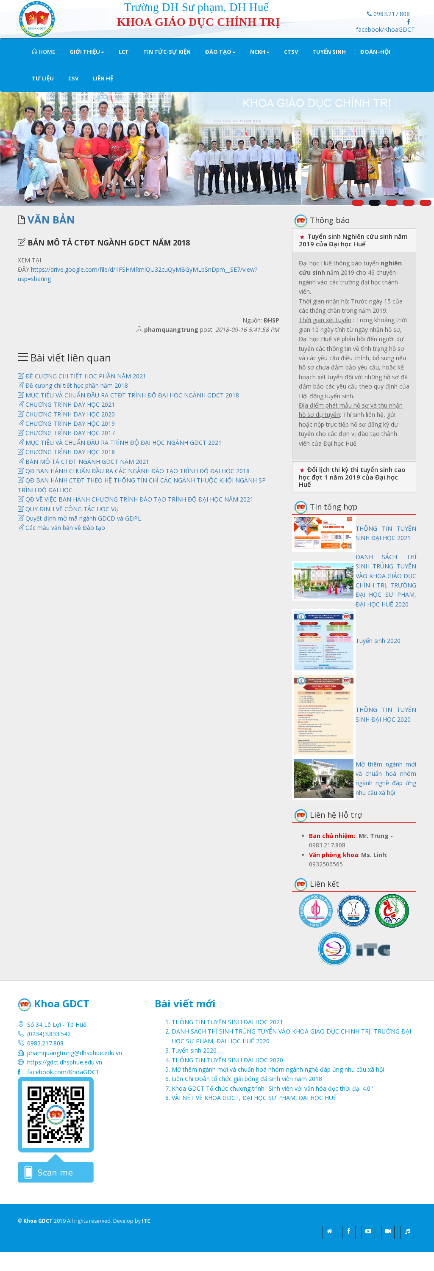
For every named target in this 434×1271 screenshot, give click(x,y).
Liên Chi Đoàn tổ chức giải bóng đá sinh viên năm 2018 (247, 1079)
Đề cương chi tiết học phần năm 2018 (76, 385)
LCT (124, 51)
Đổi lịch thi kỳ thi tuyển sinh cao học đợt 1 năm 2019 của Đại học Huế (352, 476)
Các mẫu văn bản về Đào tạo (64, 528)
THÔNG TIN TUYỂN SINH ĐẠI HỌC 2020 (227, 1060)
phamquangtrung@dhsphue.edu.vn (74, 1053)
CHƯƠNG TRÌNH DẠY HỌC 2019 (69, 423)
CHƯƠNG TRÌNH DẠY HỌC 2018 (69, 452)
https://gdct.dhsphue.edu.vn (64, 1062)
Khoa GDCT (38, 1220)
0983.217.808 (391, 14)
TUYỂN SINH (329, 51)
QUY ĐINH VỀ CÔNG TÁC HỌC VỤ (71, 509)
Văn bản (51, 219)
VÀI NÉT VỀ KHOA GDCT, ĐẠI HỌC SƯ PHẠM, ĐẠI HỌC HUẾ (254, 1098)
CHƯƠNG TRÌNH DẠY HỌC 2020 (69, 414)
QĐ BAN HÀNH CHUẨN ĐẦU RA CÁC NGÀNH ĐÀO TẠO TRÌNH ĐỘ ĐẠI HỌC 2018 (137, 471)
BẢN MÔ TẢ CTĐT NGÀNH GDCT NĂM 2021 (86, 462)
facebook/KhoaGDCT (385, 29)
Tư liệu (43, 78)
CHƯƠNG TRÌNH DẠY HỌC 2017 (69, 433)
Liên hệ (103, 78)
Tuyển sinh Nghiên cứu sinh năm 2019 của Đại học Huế (353, 240)
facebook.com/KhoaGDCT (63, 1072)
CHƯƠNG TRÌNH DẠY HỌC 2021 (69, 404)
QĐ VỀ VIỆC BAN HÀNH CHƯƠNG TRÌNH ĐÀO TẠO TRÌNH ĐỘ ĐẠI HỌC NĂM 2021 (138, 499)
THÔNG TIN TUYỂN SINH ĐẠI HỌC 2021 (227, 1022)
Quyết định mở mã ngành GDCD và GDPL (82, 518)
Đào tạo (218, 51)
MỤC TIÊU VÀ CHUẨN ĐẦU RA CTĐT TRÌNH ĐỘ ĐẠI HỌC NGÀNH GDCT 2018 (131, 395)
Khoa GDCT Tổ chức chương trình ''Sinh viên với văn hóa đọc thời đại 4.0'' (272, 1088)
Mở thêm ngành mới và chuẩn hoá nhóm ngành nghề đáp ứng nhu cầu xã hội (278, 1069)
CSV (73, 78)
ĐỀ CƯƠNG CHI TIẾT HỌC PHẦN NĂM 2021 (85, 376)
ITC (146, 1220)
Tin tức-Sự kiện (167, 51)
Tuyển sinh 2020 (378, 641)
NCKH (257, 51)
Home (46, 51)
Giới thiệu (85, 51)
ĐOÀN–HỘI (375, 51)
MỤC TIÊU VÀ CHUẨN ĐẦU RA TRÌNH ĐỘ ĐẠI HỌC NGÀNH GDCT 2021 (123, 442)
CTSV (291, 51)
